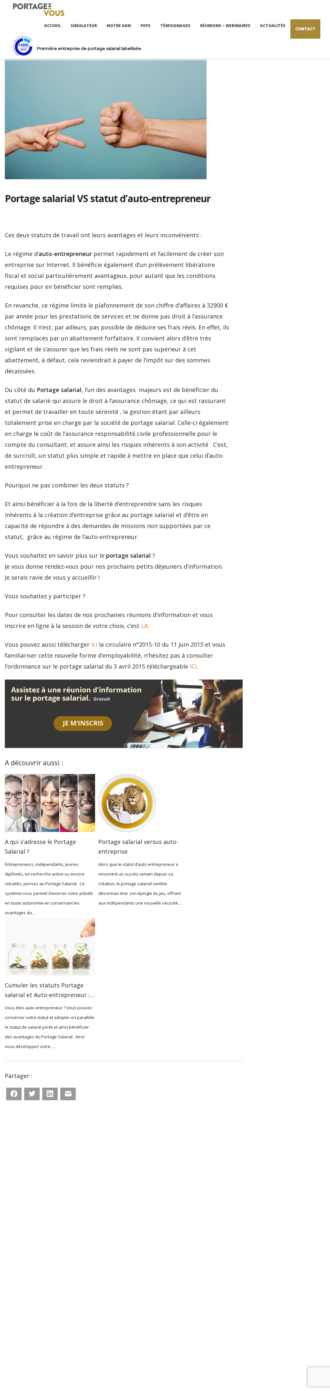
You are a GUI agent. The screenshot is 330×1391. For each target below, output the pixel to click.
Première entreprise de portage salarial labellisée (89, 48)
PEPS (145, 25)
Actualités (273, 25)
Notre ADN (119, 25)
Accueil (52, 25)
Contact (305, 29)
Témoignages (175, 25)
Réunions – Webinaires (225, 25)
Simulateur (84, 25)
